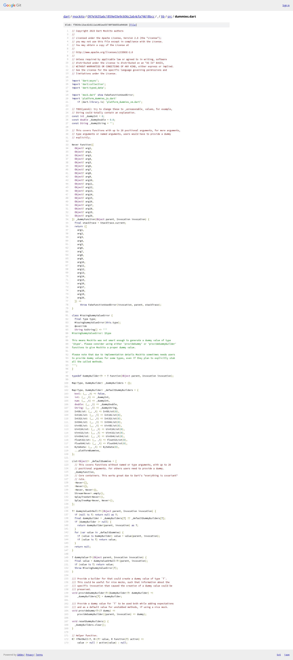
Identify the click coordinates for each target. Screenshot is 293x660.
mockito (79, 16)
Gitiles (20, 654)
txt (279, 654)
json (287, 654)
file (133, 24)
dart (66, 16)
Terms (39, 654)
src (170, 16)
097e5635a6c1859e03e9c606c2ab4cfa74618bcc (120, 16)
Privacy (30, 654)
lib (163, 16)
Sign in (286, 5)
